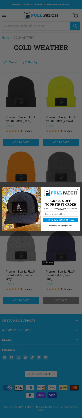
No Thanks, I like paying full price (60, 225)
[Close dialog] (77, 189)
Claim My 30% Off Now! (61, 219)
